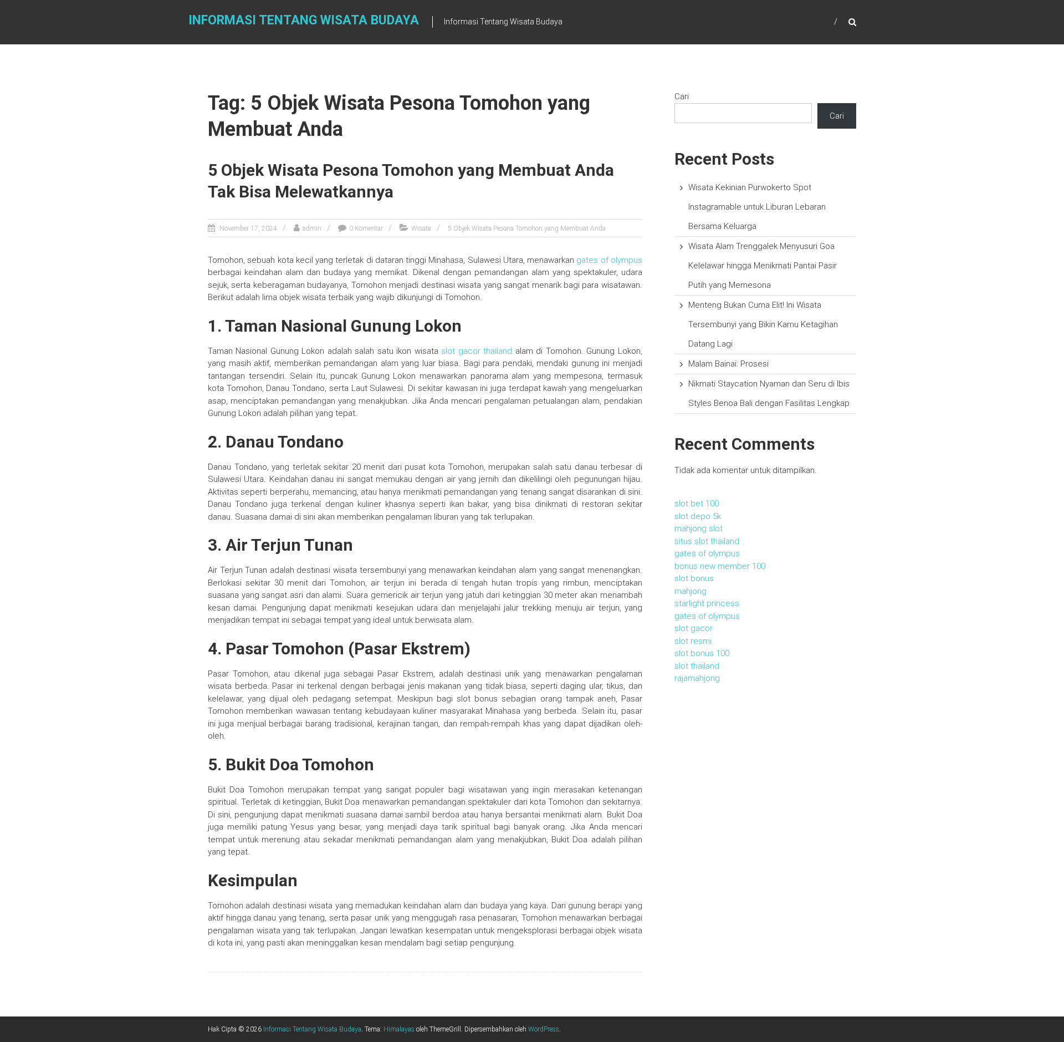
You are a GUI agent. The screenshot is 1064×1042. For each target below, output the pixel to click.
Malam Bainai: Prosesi (728, 364)
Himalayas (399, 1029)
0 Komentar (366, 228)
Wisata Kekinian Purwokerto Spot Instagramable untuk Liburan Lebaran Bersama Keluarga (757, 206)
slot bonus (477, 699)
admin (312, 228)
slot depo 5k (697, 516)
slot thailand (696, 666)
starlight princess (706, 603)
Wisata (421, 228)
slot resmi (693, 641)
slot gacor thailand (476, 351)
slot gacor (693, 628)
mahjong (690, 591)
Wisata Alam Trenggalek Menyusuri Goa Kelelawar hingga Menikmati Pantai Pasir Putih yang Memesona (762, 265)
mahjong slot (698, 528)
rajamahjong (697, 678)
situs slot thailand (706, 541)
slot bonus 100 (701, 653)
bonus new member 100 (719, 566)
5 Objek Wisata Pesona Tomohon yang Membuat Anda (527, 228)
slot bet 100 (696, 504)
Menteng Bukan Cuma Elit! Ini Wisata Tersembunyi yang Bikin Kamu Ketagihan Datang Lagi (763, 324)
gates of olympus (609, 260)
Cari (681, 96)
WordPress (543, 1029)
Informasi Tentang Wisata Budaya (303, 20)
